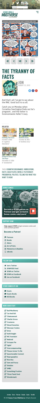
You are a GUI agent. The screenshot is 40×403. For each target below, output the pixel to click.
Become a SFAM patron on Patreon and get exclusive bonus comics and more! (16, 211)
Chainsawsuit (12, 316)
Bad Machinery (12, 311)
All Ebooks (11, 297)
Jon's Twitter (12, 265)
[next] (26, 61)
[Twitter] (17, 3)
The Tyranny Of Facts (18, 73)
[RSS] (27, 3)
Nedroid (10, 339)
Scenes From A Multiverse (16, 398)
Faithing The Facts (8, 137)
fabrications (29, 169)
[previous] (13, 61)
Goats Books (12, 294)
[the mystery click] (20, 61)
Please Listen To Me (14, 351)
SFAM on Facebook (14, 274)
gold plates (12, 172)
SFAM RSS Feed (12, 268)
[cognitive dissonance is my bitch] (20, 38)
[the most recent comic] (32, 61)
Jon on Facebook (13, 277)
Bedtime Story (24, 137)
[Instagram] (22, 3)
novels (20, 172)
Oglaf (9, 345)
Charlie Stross (12, 319)
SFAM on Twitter (13, 271)
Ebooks (23, 395)
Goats (9, 291)
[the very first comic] (7, 61)
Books (9, 240)
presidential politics (10, 174)
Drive (9, 331)
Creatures (10, 322)
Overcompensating (14, 348)
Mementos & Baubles (15, 249)
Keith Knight (11, 334)
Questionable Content (15, 354)
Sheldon (10, 365)
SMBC (9, 368)
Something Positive (14, 371)
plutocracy (28, 172)
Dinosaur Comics (13, 328)
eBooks (10, 252)
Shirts (9, 243)
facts (4, 172)
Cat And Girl (11, 313)
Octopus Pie (11, 342)
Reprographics (12, 357)
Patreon (10, 237)
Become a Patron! (12, 232)
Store (13, 395)
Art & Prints (11, 246)
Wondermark (12, 377)
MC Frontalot (12, 337)
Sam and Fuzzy (12, 363)
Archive (9, 395)
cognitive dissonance (14, 169)
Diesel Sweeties (13, 325)
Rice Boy (10, 360)
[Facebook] (13, 3)
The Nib (33, 395)
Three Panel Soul (13, 374)
